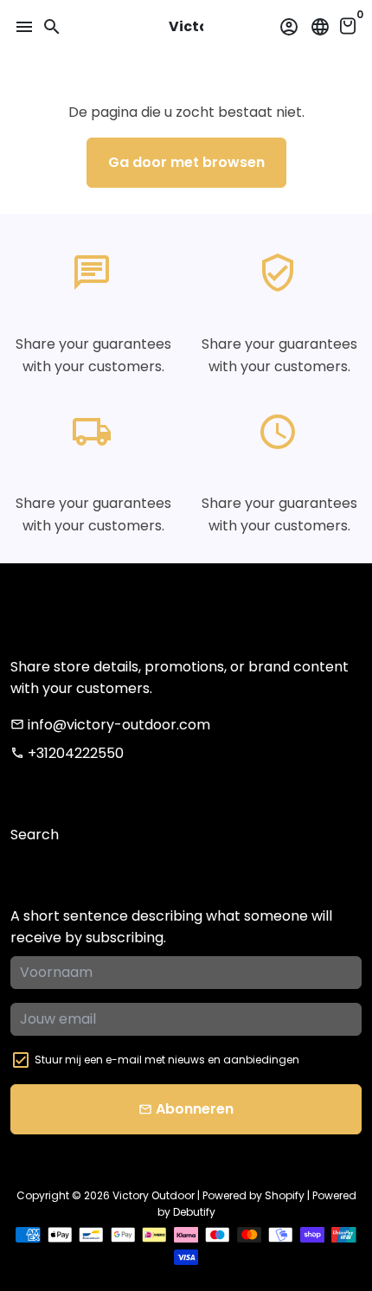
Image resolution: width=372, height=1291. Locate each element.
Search (34, 835)
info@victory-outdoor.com (110, 725)
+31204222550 (67, 753)
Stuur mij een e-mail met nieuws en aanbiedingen (167, 1059)
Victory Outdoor (153, 1195)
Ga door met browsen (186, 162)
